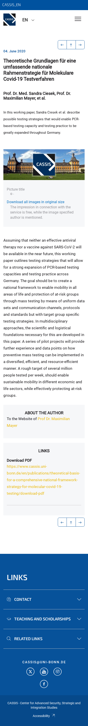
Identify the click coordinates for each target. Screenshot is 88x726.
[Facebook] (44, 684)
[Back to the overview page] (71, 44)
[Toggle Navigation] (78, 19)
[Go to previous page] (62, 44)
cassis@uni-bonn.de (44, 662)
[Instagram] (57, 672)
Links (44, 450)
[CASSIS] (9, 19)
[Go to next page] (80, 44)
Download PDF (19, 460)
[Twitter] (30, 672)
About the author (44, 412)
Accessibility (41, 716)
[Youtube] (44, 672)
